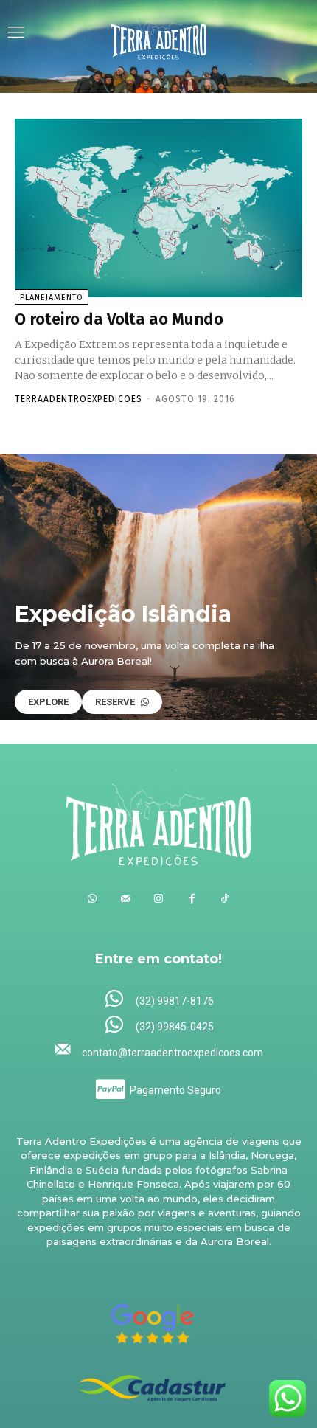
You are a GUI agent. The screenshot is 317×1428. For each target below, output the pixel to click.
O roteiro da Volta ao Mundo (119, 319)
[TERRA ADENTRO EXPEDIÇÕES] (158, 33)
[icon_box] (159, 999)
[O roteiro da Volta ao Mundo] (158, 208)
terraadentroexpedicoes (78, 399)
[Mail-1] (126, 899)
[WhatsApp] (92, 899)
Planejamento (51, 297)
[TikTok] (225, 899)
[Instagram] (159, 899)
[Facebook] (192, 899)
